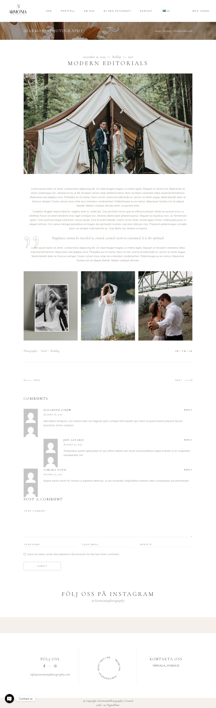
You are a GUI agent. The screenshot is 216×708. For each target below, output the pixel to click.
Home (158, 31)
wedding (54, 351)
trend (43, 351)
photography (30, 351)
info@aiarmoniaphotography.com (50, 674)
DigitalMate (113, 705)
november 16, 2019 (94, 57)
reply (188, 410)
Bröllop (167, 31)
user (130, 57)
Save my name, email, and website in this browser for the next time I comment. (73, 554)
